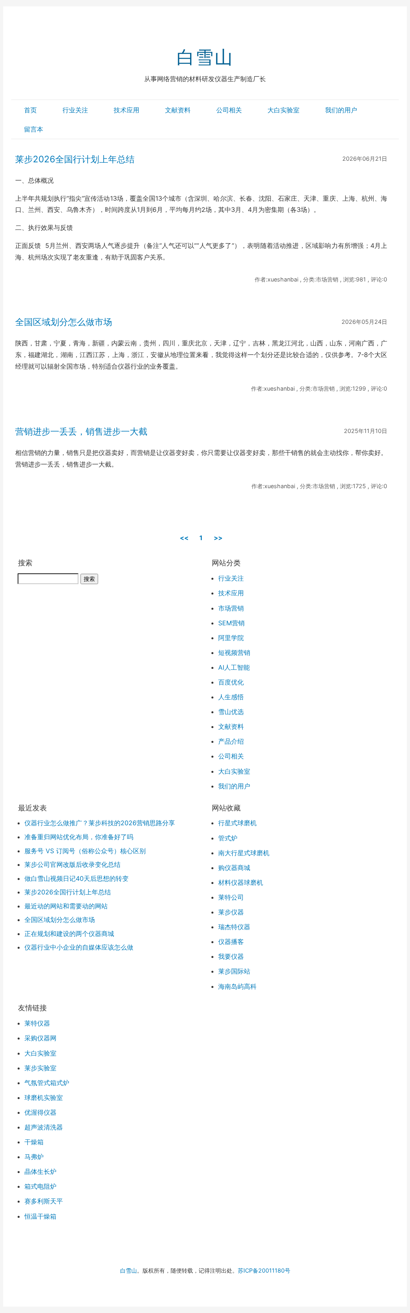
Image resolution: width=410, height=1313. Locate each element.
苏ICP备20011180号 (264, 1270)
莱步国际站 (234, 971)
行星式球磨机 (237, 823)
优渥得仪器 (40, 1112)
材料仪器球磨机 (240, 882)
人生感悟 (231, 697)
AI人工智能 (234, 667)
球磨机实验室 (43, 1097)
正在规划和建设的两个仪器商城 (69, 934)
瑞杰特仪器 (234, 927)
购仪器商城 (234, 868)
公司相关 (229, 110)
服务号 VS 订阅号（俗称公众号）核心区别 (85, 851)
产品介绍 (231, 741)
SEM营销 (231, 623)
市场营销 (231, 608)
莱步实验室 (40, 1068)
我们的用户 (341, 110)
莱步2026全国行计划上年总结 (75, 159)
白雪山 (205, 57)
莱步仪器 (231, 912)
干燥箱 (34, 1142)
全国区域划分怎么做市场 (63, 321)
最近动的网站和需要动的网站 (66, 906)
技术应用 (126, 110)
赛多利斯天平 (43, 1201)
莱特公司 (231, 897)
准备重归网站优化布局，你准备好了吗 (78, 837)
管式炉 (227, 838)
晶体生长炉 (40, 1171)
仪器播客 (231, 942)
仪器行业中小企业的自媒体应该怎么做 (78, 947)
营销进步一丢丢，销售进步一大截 (81, 431)
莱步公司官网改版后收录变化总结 (72, 864)
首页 (30, 110)
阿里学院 (231, 638)
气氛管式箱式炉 (46, 1083)
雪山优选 (231, 712)
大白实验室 (283, 110)
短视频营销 (234, 652)
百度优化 (231, 682)
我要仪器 (231, 956)
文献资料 (178, 110)
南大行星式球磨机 (243, 853)
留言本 (33, 129)
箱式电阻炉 (40, 1186)
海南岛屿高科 (237, 986)
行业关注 (75, 110)
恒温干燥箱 (40, 1216)
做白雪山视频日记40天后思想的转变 (76, 878)
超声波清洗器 (43, 1127)
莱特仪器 (37, 1023)
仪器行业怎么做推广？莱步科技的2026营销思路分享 (99, 823)
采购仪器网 (40, 1038)
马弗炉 (34, 1157)
